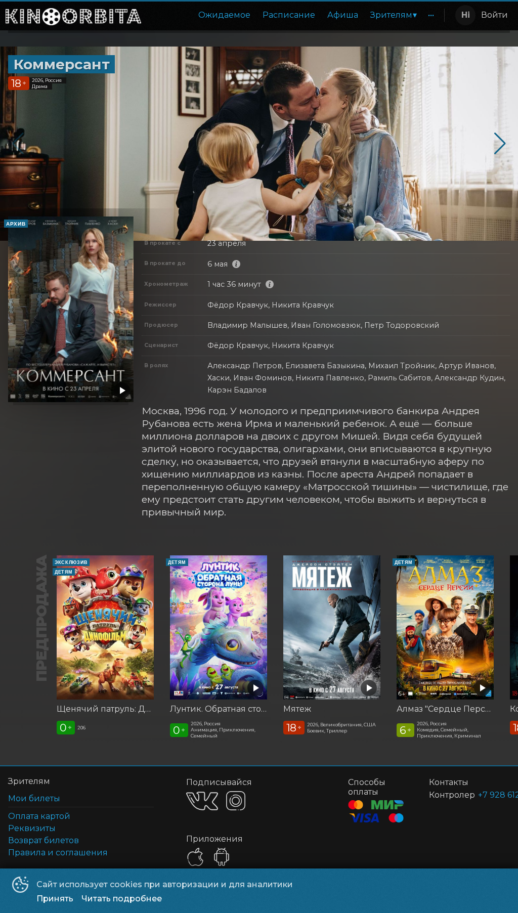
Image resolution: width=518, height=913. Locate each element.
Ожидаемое (224, 15)
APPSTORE (195, 857)
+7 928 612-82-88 (482, 795)
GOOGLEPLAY (221, 857)
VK (202, 801)
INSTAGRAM (235, 800)
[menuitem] (224, 15)
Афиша (342, 15)
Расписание (289, 15)
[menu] (294, 15)
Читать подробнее (121, 898)
